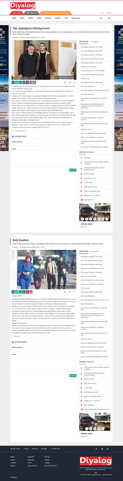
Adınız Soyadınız (17, 142)
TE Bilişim (13, 477)
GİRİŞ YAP (109, 13)
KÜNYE (26, 449)
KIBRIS (14, 18)
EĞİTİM (47, 457)
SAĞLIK (47, 460)
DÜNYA (39, 18)
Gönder (73, 170)
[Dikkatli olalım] (94, 213)
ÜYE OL (102, 13)
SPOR (66, 18)
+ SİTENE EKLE (55, 449)
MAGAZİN (58, 18)
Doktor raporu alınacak (90, 434)
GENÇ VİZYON (76, 18)
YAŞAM (47, 463)
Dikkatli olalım (87, 224)
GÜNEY (22, 18)
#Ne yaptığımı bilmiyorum (20, 131)
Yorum (14, 149)
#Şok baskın (17, 336)
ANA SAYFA (17, 13)
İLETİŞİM (44, 449)
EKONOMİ (48, 18)
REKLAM (35, 449)
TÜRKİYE (30, 18)
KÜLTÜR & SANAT (51, 466)
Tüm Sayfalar (94, 42)
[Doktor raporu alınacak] (94, 423)
